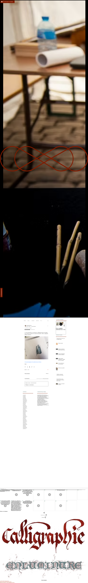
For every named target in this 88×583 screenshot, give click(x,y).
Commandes (33, 320)
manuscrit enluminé (44, 404)
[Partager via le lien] (31, 366)
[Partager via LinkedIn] (29, 366)
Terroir (45, 402)
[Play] (0, 489)
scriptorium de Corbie (39, 405)
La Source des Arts (45, 398)
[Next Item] (64, 324)
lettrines (40, 404)
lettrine (38, 404)
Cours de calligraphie (39, 396)
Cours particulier (44, 396)
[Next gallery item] (47, 348)
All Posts (25, 320)
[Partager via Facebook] (25, 366)
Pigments (43, 401)
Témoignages (1, 292)
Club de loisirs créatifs (43, 395)
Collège (47, 395)
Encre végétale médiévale (44, 397)
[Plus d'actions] (47, 325)
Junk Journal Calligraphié (40, 398)
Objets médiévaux (39, 401)
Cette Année (37, 320)
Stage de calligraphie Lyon (40, 402)
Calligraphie (39, 395)
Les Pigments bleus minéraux (40, 399)
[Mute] (86, 489)
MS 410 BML (43, 400)
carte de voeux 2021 (39, 403)
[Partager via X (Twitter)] (27, 366)
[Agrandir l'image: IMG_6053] (36, 347)
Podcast (46, 401)
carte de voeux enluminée (45, 403)
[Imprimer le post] (34, 366)
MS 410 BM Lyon (39, 400)
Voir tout (47, 373)
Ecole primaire (39, 397)
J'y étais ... (28, 320)
